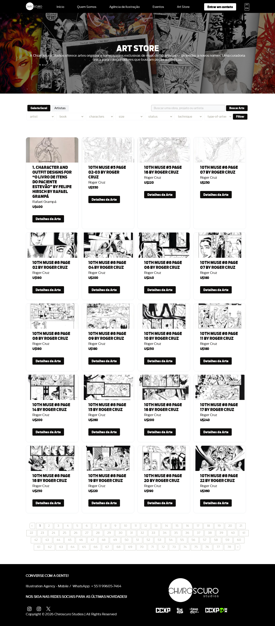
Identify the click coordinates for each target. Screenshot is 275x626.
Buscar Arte (236, 108)
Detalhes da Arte (48, 219)
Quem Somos (86, 7)
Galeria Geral (39, 108)
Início (60, 7)
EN (246, 8)
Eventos (158, 7)
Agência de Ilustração (124, 7)
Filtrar (240, 116)
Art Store (183, 7)
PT (247, 5)
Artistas (60, 108)
